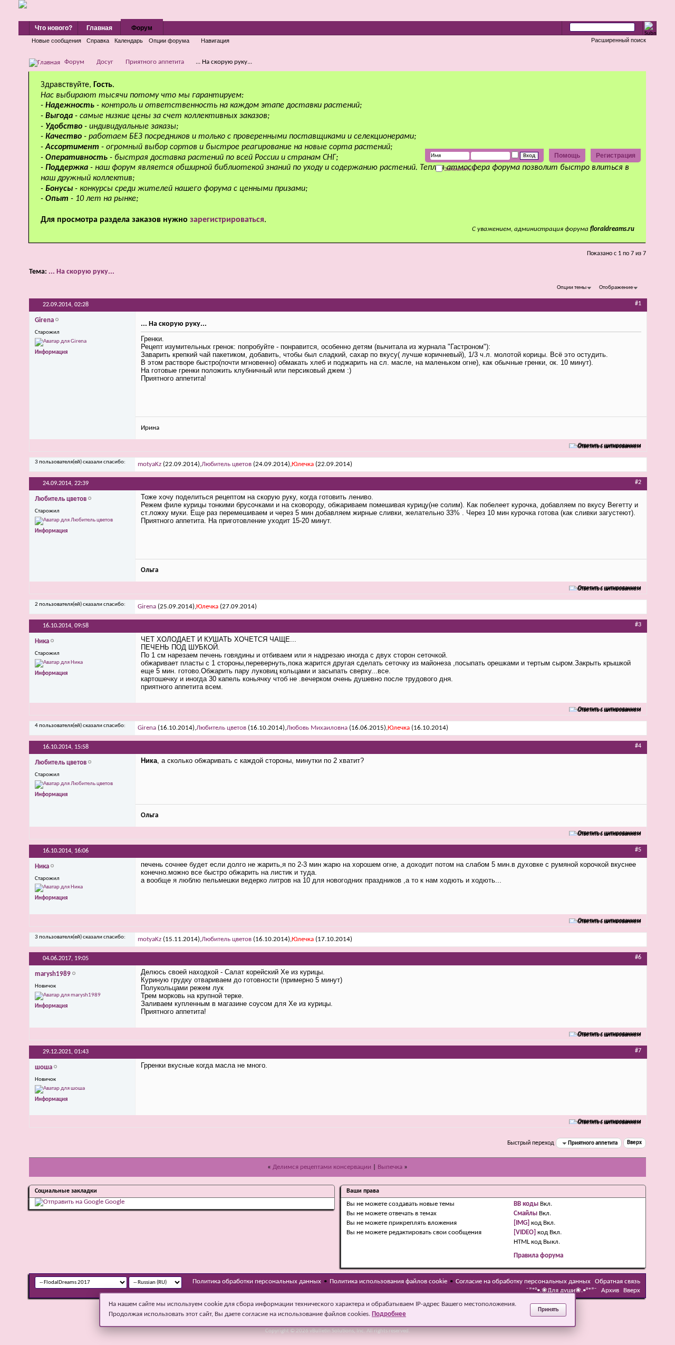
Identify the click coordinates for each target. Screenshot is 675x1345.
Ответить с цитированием (609, 446)
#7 (638, 1051)
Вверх (634, 1143)
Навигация (215, 40)
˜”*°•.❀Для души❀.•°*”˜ (561, 1290)
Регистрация (615, 155)
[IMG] (521, 1223)
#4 (638, 746)
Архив (610, 1290)
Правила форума (538, 1255)
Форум (141, 28)
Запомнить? (458, 169)
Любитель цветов (226, 464)
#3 (638, 625)
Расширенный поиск (618, 40)
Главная (99, 28)
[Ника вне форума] (59, 663)
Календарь (128, 40)
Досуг (105, 62)
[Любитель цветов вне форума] (74, 521)
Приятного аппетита (155, 62)
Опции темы (571, 288)
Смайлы (525, 1213)
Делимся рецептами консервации (322, 1167)
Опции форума (169, 40)
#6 (638, 957)
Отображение (616, 288)
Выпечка (390, 1167)
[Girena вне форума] (60, 342)
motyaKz (149, 464)
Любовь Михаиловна (317, 727)
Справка (97, 40)
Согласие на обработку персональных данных (523, 1281)
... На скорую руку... (81, 272)
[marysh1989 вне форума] (68, 996)
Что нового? (53, 28)
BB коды (526, 1204)
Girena (147, 606)
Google (114, 1201)
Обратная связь (617, 1281)
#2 (638, 482)
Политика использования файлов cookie (388, 1281)
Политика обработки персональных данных (256, 1281)
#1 (638, 304)
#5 (638, 850)
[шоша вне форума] (60, 1089)
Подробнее (389, 1314)
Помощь (567, 155)
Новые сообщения (56, 40)
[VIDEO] (525, 1232)
